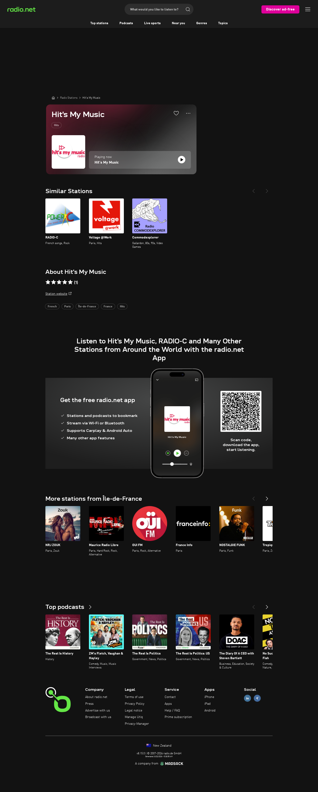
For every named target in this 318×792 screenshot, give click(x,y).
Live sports (152, 23)
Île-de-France (87, 306)
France (108, 306)
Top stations (99, 23)
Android (210, 710)
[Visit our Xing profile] (257, 698)
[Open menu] (308, 9)
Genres (201, 23)
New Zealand (162, 745)
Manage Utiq (134, 717)
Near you (178, 23)
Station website (56, 293)
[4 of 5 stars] (65, 282)
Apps (168, 703)
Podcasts (126, 23)
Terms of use (134, 697)
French (52, 306)
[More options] (188, 113)
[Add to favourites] (176, 113)
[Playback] (181, 159)
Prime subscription (178, 717)
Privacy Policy (134, 703)
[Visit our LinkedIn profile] (247, 698)
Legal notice (133, 710)
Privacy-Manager (137, 723)
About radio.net (96, 697)
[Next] (267, 189)
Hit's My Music (107, 162)
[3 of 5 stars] (59, 282)
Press (89, 703)
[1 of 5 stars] (48, 282)
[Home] (53, 98)
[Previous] (253, 189)
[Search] (188, 9)
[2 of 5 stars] (53, 282)
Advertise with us (97, 710)
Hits (56, 125)
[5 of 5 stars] (70, 282)
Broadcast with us (98, 717)
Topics (223, 23)
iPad (207, 703)
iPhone (209, 697)
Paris (67, 306)
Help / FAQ (172, 710)
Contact (170, 697)
